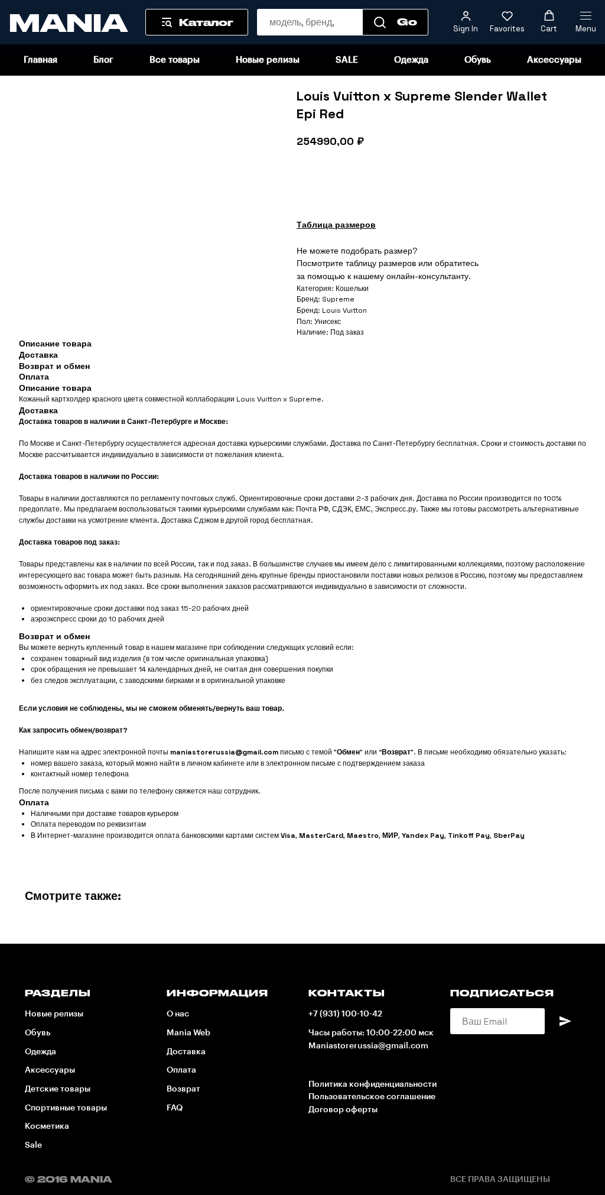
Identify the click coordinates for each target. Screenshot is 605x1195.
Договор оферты (343, 1110)
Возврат (183, 1089)
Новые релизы (268, 60)
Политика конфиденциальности (372, 1084)
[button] (465, 22)
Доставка (186, 1052)
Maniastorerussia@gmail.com (368, 1046)
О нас (178, 1014)
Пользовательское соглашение (371, 1097)
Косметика (47, 1126)
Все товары (174, 60)
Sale (33, 1145)
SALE (347, 60)
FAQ (175, 1108)
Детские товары (57, 1089)
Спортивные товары (66, 1108)
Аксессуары (554, 60)
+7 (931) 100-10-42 (345, 1014)
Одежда (411, 60)
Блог (103, 60)
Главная (40, 60)
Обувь (477, 60)
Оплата (181, 1070)
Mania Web (188, 1033)
